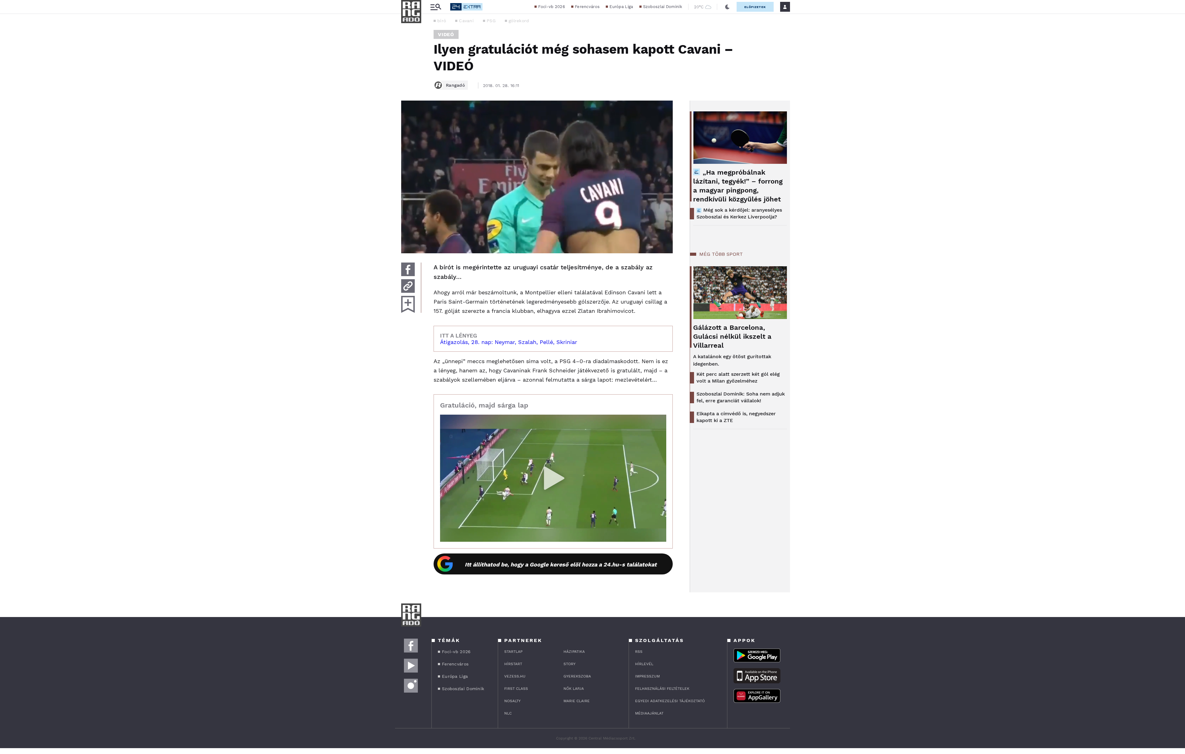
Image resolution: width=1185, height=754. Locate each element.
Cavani (466, 20)
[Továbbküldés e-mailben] (408, 286)
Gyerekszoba (577, 676)
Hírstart (513, 664)
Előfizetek (755, 7)
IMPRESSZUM (647, 676)
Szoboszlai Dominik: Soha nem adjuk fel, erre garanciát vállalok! (740, 397)
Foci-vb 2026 (551, 6)
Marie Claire (576, 701)
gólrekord (519, 20)
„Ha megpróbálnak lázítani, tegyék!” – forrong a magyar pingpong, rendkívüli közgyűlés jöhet (738, 185)
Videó (446, 34)
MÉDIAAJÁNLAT (649, 713)
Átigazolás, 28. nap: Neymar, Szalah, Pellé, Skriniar (508, 342)
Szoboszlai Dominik (662, 6)
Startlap (513, 651)
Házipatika (574, 651)
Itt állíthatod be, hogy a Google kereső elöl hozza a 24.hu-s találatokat (561, 564)
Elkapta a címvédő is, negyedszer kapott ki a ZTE (736, 417)
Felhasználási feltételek (662, 688)
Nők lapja (573, 688)
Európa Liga (621, 6)
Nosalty (512, 701)
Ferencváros (587, 6)
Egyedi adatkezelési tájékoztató (670, 701)
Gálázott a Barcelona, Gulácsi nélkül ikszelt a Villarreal (732, 336)
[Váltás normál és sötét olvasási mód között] (727, 6)
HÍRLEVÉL (644, 664)
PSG (491, 20)
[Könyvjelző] (408, 304)
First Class (516, 688)
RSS (638, 651)
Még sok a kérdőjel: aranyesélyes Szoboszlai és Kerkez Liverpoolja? (739, 213)
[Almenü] (435, 7)
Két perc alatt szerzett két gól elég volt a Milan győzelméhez (738, 377)
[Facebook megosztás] (408, 269)
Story (569, 664)
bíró (441, 20)
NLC (508, 713)
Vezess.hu (515, 676)
